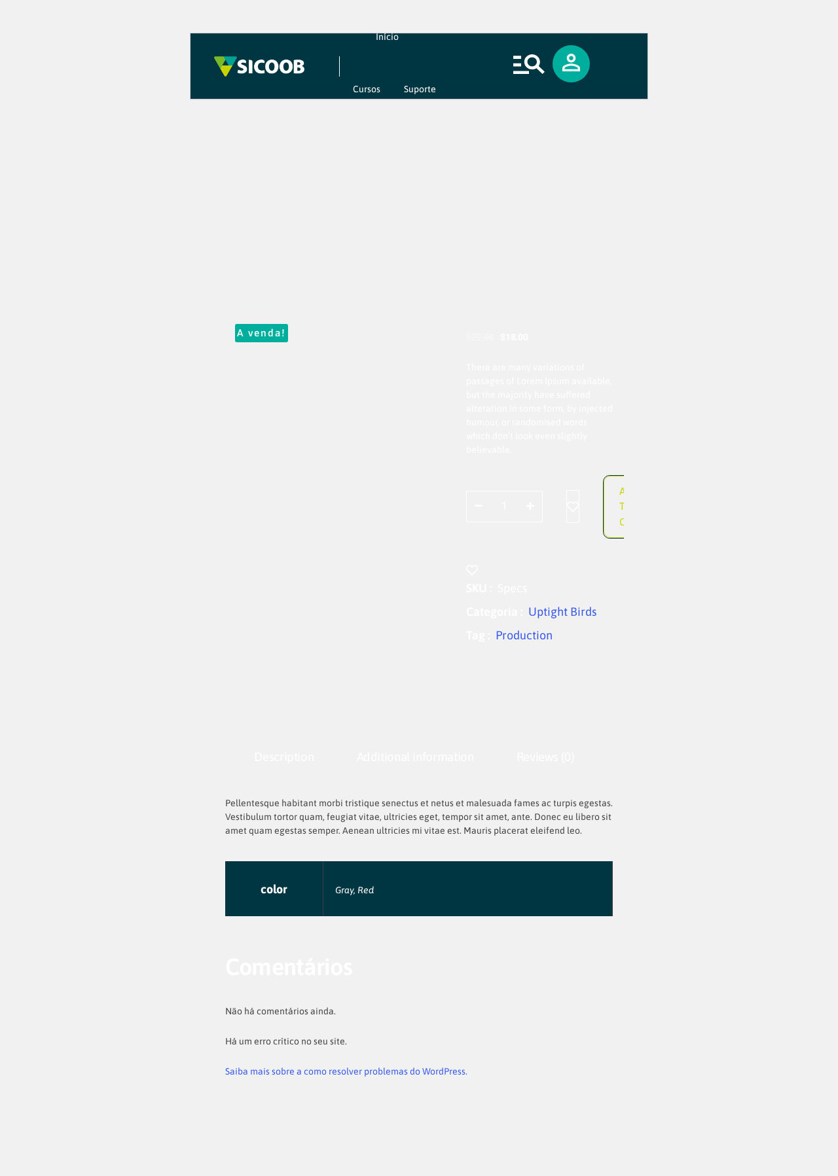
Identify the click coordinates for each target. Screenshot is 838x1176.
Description (284, 757)
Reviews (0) (546, 757)
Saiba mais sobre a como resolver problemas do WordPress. (346, 1071)
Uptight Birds (562, 611)
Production (524, 635)
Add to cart (627, 505)
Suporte (420, 89)
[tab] (284, 757)
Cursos (366, 89)
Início (387, 36)
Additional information (415, 757)
